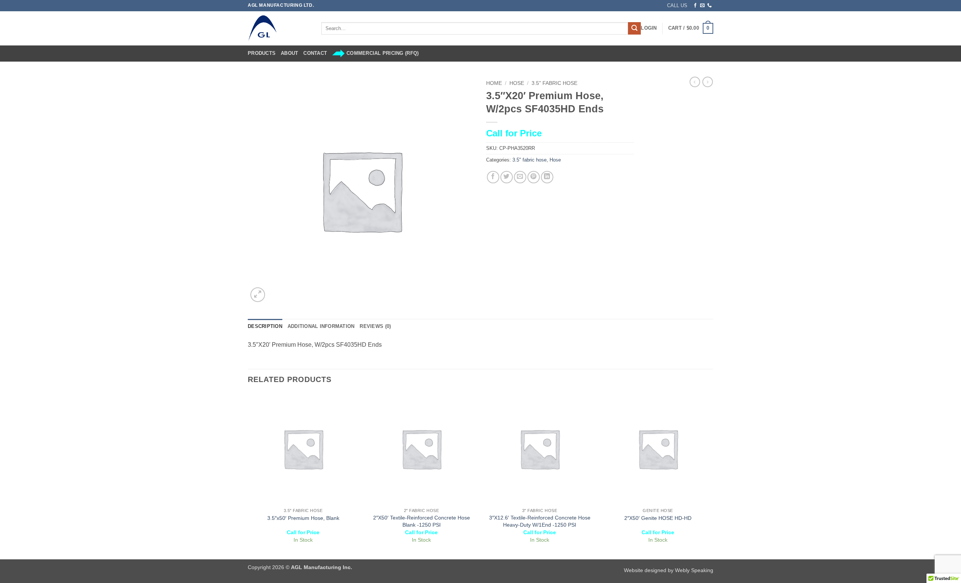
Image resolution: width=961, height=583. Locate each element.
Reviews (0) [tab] (375, 326)
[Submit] (634, 28)
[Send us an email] (702, 5)
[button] (649, 28)
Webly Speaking (694, 570)
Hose (516, 83)
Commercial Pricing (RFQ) (382, 53)
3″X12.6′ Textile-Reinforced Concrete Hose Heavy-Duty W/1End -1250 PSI (539, 521)
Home (494, 83)
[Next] (712, 476)
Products (262, 53)
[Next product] (695, 82)
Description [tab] (265, 326)
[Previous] (248, 476)
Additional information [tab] (321, 326)
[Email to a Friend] (520, 177)
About (289, 53)
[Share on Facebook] (493, 177)
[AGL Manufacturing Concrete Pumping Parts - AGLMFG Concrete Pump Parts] (279, 28)
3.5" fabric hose (554, 83)
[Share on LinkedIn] (547, 177)
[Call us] (709, 5)
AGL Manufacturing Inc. (321, 567)
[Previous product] (707, 82)
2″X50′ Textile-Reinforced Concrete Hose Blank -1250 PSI (421, 521)
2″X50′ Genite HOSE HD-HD (657, 518)
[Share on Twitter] (506, 177)
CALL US (677, 5)
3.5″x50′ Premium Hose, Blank (303, 518)
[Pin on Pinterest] (533, 177)
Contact (315, 53)
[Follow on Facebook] (695, 5)
